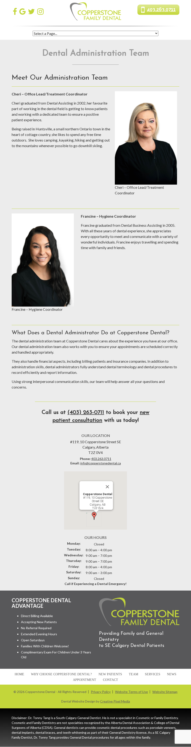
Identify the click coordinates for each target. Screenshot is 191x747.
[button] (94, 516)
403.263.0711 (161, 9)
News (171, 674)
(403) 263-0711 (86, 412)
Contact (110, 680)
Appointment (84, 680)
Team (133, 674)
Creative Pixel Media (115, 701)
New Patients (110, 674)
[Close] (107, 486)
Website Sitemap (164, 692)
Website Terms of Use (131, 692)
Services (152, 674)
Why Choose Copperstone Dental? (61, 674)
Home (19, 674)
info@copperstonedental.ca (100, 463)
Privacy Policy (101, 692)
